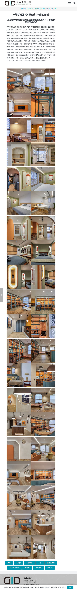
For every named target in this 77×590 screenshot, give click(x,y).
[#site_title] (19, 277)
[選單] (69, 3)
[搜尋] (74, 3)
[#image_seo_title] (19, 81)
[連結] (18, 3)
